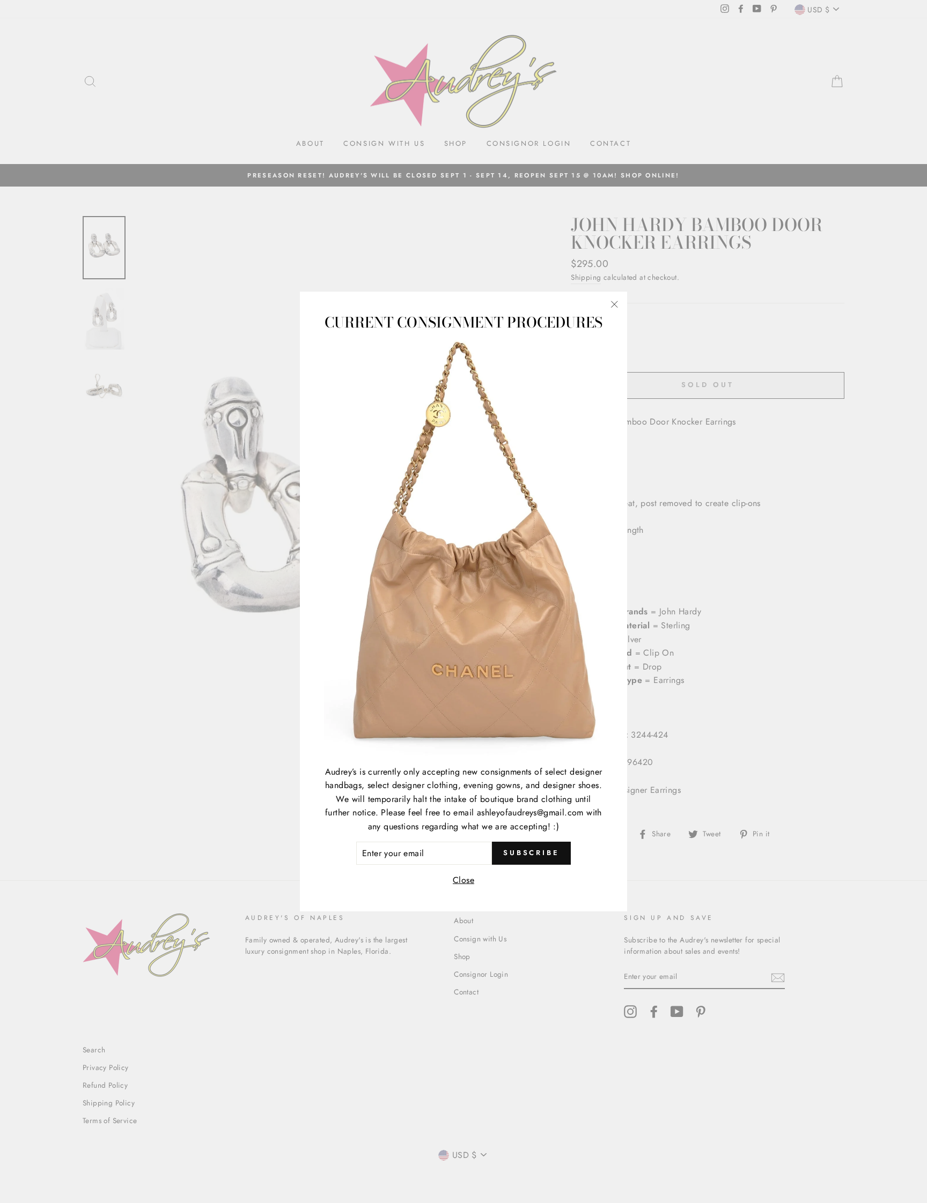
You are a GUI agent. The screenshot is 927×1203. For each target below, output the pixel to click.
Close (463, 880)
